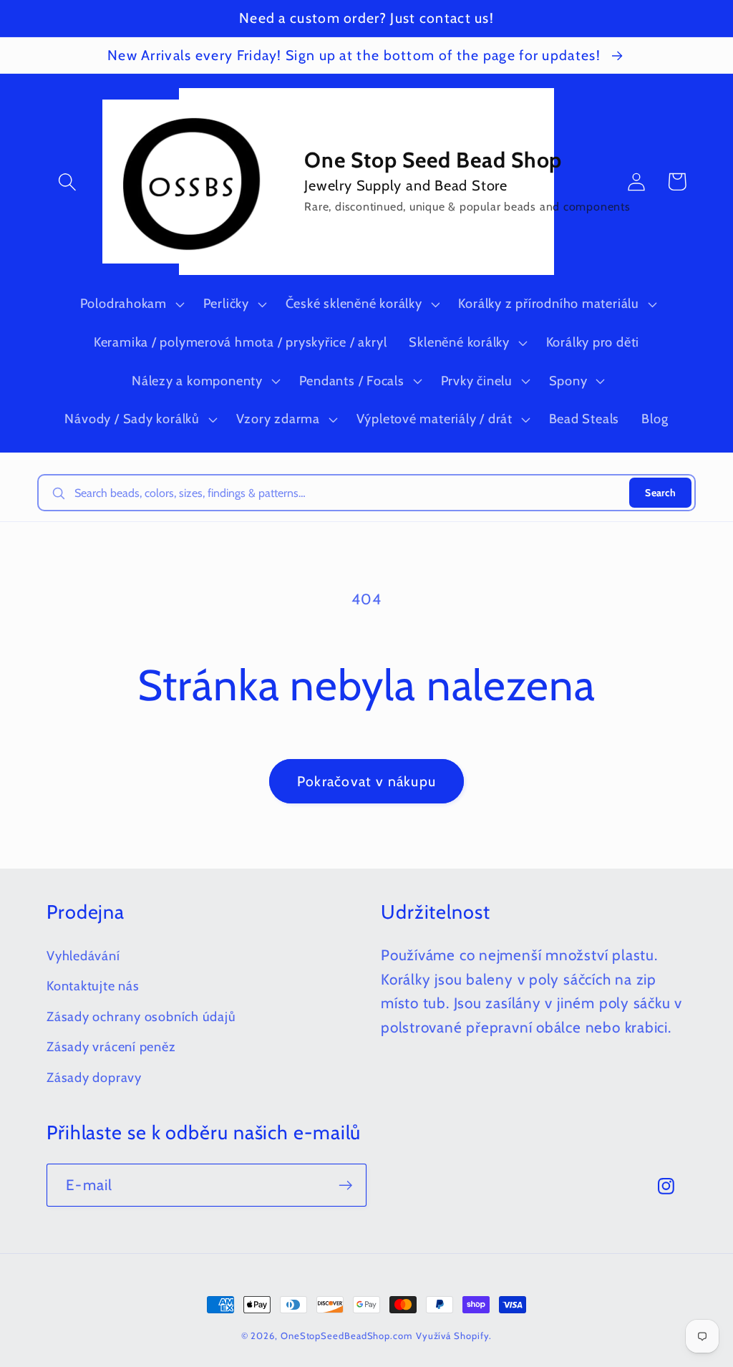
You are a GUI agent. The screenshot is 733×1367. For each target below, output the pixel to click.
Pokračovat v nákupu (367, 781)
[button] (67, 181)
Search (660, 492)
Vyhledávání (83, 955)
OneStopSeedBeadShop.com (346, 1335)
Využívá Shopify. (454, 1335)
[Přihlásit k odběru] (345, 1185)
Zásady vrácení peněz (111, 1046)
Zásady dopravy (94, 1077)
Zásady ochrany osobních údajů (141, 1016)
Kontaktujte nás (93, 985)
